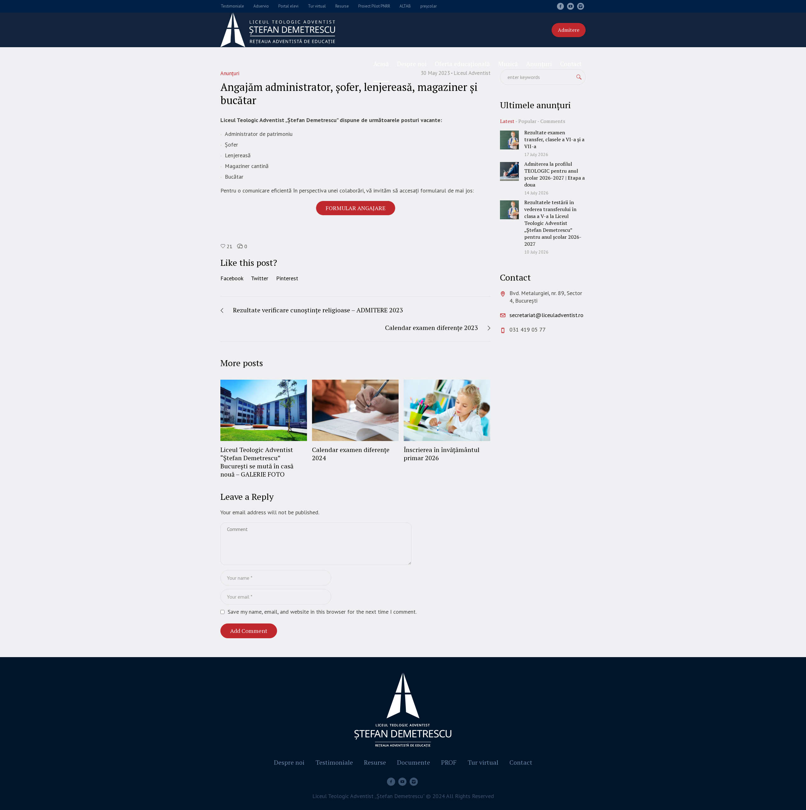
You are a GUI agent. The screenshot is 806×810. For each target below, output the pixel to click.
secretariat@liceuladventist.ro (546, 315)
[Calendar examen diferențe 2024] (355, 410)
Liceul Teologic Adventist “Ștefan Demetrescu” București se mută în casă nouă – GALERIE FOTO (256, 461)
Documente (413, 762)
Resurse (375, 762)
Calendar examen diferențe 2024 (350, 453)
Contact (520, 762)
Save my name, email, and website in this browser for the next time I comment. (322, 611)
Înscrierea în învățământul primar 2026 (442, 453)
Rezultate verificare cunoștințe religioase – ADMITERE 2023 (318, 310)
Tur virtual (483, 762)
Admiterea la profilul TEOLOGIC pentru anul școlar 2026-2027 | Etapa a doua (554, 174)
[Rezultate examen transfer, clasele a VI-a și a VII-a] (509, 139)
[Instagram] (580, 6)
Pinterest (287, 278)
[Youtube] (570, 6)
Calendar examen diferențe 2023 (431, 327)
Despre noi (289, 762)
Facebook (231, 278)
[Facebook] (560, 6)
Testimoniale (334, 762)
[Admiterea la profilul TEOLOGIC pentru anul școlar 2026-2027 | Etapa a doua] (509, 171)
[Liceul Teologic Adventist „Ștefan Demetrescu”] (403, 711)
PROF (449, 762)
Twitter (259, 278)
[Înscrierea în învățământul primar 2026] (447, 410)
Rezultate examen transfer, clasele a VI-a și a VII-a (554, 139)
